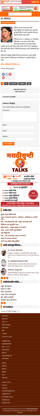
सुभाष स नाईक (6, 289)
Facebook (4, 385)
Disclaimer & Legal (7, 336)
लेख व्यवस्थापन (5, 316)
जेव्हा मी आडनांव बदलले (9, 238)
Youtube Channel (6, 382)
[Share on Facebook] (3, 74)
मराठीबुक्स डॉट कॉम (6, 394)
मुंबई (29, 83)
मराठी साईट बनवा (5, 350)
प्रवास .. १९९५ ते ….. (6, 347)
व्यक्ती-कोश (4, 366)
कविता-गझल (4, 377)
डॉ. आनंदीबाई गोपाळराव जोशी (18, 261)
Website (5, 136)
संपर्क (3, 330)
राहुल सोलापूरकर (6, 286)
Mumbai (22, 83)
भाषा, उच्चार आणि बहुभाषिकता (11, 230)
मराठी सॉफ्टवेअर (5, 358)
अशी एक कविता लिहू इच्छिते (10, 241)
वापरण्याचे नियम (5, 327)
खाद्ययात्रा (4, 372)
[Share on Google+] (3, 77)
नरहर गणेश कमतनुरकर (8, 294)
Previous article (20, 89)
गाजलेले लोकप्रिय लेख (7, 355)
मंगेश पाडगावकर (6, 291)
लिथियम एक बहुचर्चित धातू (9, 224)
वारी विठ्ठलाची (5, 233)
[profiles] (20, 4)
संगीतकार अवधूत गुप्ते (15, 270)
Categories (4, 311)
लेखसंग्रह (4, 363)
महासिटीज (4, 369)
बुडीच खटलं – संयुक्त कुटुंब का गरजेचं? (13, 227)
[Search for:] (20, 14)
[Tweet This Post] (6, 74)
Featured (13, 83)
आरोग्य (3, 374)
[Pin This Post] (10, 74)
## (6, 83)
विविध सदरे (4, 352)
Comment (6, 110)
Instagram (4, 388)
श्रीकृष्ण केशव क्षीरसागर (8, 300)
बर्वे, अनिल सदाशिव (7, 297)
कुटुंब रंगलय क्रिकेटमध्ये (8, 214)
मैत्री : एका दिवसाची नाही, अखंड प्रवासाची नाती (16, 222)
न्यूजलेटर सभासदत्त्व (6, 325)
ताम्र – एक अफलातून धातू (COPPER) (13, 235)
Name (5, 125)
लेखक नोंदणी (4, 319)
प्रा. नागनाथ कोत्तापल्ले (15, 250)
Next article (20, 91)
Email (5, 131)
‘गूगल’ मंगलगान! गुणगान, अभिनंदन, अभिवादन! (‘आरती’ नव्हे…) (19, 218)
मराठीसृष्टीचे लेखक (6, 341)
